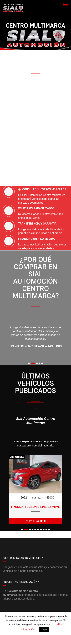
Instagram (52, 543)
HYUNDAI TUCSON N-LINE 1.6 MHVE (35, 506)
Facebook (19, 543)
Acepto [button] (44, 629)
